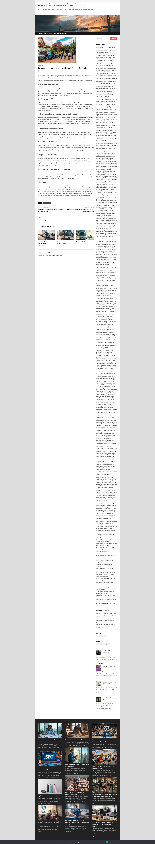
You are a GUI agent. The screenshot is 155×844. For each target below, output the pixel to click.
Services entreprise (60, 5)
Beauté (84, 3)
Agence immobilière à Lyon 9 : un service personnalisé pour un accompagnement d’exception (105, 536)
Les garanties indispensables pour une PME (106, 572)
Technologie (71, 5)
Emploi (107, 3)
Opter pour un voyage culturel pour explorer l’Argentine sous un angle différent (106, 615)
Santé (71, 3)
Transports (75, 3)
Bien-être (88, 3)
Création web (98, 3)
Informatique (40, 5)
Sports (66, 5)
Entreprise (49, 3)
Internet (54, 3)
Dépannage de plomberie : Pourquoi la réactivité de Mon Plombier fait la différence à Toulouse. (77, 822)
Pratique (66, 3)
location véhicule (46, 203)
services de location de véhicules (57, 103)
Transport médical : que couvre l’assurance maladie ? (64, 242)
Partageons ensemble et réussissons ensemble (65, 9)
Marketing (50, 5)
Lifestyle (58, 3)
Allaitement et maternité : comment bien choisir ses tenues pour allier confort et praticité (105, 560)
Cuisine (103, 3)
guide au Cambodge (49, 191)
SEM (54, 5)
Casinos (93, 3)
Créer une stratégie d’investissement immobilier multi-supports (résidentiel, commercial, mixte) (105, 587)
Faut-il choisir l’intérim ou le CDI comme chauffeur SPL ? (45, 242)
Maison (62, 3)
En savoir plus (100, 663)
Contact (41, 33)
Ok (107, 842)
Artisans (39, 3)
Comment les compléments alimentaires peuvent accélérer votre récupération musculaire (102, 824)
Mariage (45, 5)
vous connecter (46, 255)
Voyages (80, 3)
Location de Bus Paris (81, 242)
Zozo (42, 71)
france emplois (99, 624)
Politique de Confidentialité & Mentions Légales (55, 33)
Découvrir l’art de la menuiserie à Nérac (75, 740)
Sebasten (98, 619)
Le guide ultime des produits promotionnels (49, 796)
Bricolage (44, 3)
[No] (153, 842)
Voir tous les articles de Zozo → (45, 220)
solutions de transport (72, 91)
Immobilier (112, 3)
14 (95, 836)
